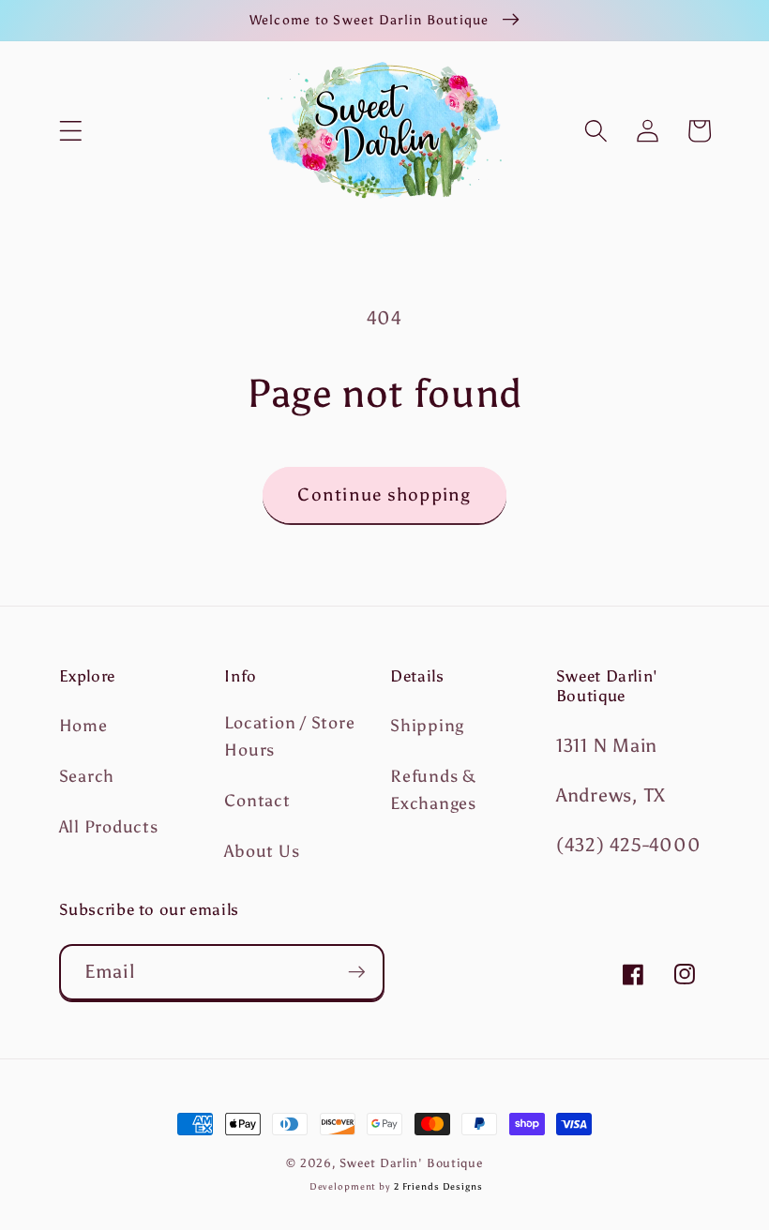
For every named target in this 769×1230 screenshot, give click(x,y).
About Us (261, 851)
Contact (257, 800)
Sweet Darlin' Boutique (410, 1163)
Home (83, 725)
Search (87, 776)
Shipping (427, 725)
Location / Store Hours (289, 736)
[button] (71, 131)
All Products (108, 827)
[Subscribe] (357, 972)
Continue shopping (384, 494)
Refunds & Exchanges (433, 790)
